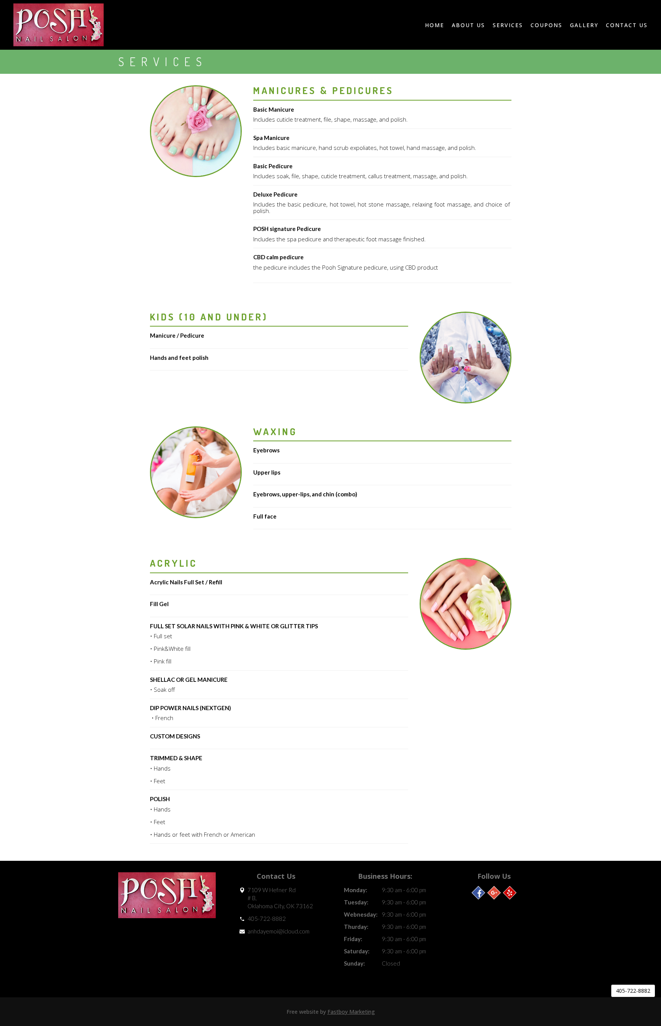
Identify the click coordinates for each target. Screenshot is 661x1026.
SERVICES (508, 25)
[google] (494, 892)
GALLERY (584, 25)
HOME (434, 25)
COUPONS (546, 25)
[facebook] (478, 892)
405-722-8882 (266, 918)
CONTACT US (627, 25)
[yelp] (509, 892)
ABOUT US (468, 25)
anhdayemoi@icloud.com (278, 931)
